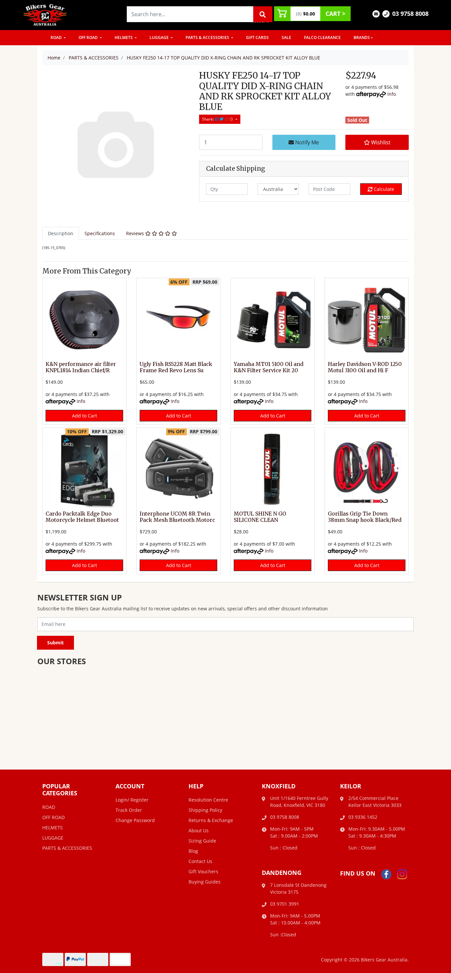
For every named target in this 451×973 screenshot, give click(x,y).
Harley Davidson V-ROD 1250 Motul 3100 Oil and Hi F (365, 367)
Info (391, 94)
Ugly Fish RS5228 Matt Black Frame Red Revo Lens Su (176, 367)
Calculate (383, 189)
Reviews (135, 233)
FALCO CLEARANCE (322, 37)
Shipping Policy (205, 810)
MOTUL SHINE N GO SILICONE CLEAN (260, 517)
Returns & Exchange (211, 820)
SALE (286, 37)
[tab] (60, 233)
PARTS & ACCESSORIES (208, 37)
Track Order (129, 810)
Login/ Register (132, 800)
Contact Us (200, 861)
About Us (199, 830)
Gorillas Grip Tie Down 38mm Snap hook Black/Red (364, 517)
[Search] (262, 14)
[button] (377, 142)
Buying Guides (205, 882)
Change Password (135, 820)
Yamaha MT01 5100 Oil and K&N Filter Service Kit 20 (268, 367)
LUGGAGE (160, 37)
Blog (193, 851)
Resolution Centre (208, 800)
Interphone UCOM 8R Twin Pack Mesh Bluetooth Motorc (177, 517)
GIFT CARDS (257, 37)
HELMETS (124, 37)
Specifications (100, 233)
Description (60, 233)
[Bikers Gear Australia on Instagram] (402, 874)
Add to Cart (84, 416)
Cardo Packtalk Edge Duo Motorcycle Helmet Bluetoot (82, 517)
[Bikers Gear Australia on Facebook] (386, 874)
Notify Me (306, 142)
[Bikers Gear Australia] (45, 14)
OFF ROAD (89, 37)
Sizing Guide (202, 841)
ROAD (57, 37)
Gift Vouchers (203, 871)
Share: (208, 119)
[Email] (376, 13)
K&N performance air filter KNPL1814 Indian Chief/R (81, 367)
